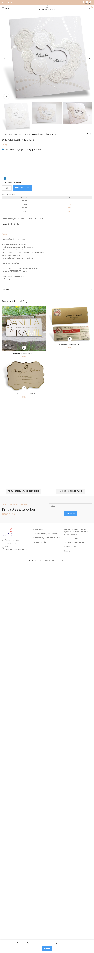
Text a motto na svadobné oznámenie (23, 491)
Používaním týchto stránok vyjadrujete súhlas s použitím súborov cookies (47, 943)
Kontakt (67, 551)
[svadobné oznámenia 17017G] (24, 375)
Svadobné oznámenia (17, 134)
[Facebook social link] (83, 2)
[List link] (16, 543)
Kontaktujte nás (39, 542)
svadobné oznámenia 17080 (24, 353)
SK (91, 3)
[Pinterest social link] (17, 224)
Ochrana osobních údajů (74, 542)
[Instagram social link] (11, 224)
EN (89, 3)
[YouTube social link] (14, 224)
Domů (4, 134)
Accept (47, 948)
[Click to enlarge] (6, 96)
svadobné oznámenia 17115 (70, 345)
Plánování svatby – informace (45, 534)
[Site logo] (47, 8)
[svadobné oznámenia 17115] (70, 324)
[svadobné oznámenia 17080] (24, 328)
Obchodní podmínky (72, 538)
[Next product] (90, 134)
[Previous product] (84, 134)
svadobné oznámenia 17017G (24, 394)
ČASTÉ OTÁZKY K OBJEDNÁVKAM (70, 491)
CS (86, 3)
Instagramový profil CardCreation (46, 538)
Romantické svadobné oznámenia (42, 134)
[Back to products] (87, 134)
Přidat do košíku (22, 188)
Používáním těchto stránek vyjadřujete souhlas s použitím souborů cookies (76, 531)
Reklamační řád (70, 547)
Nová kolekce (38, 529)
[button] (4, 57)
